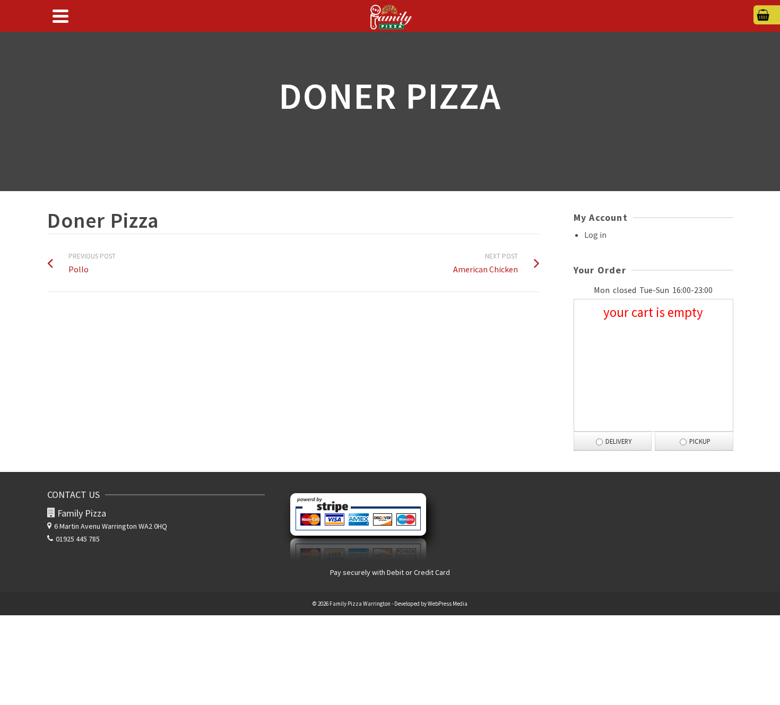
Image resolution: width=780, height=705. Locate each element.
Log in (595, 234)
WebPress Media (447, 603)
